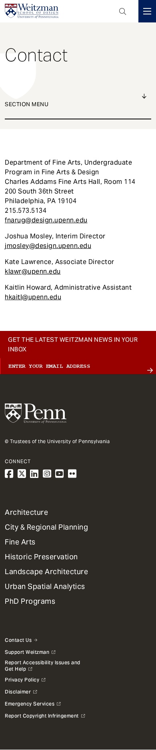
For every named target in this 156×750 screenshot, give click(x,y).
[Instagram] (47, 474)
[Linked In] (34, 474)
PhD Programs (30, 601)
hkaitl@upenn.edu (33, 297)
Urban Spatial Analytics (45, 586)
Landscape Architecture (46, 571)
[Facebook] (9, 474)
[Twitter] (22, 474)
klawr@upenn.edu (33, 271)
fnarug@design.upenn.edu (46, 220)
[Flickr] (72, 474)
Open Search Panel (123, 11)
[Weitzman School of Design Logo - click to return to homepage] (31, 11)
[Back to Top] (78, 723)
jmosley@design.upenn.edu (48, 246)
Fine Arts (20, 541)
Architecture (26, 512)
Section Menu (26, 104)
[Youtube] (59, 474)
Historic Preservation (41, 556)
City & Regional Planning (46, 527)
